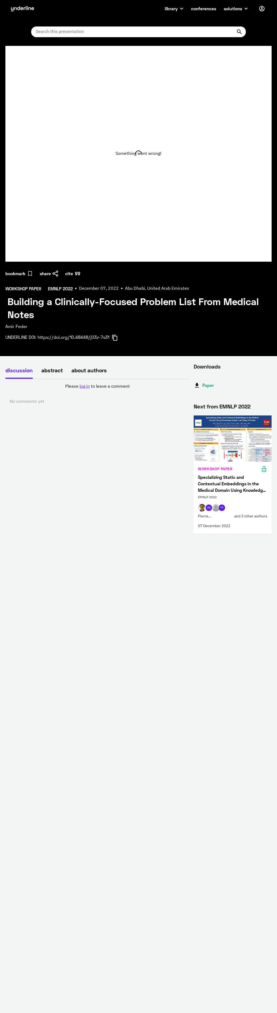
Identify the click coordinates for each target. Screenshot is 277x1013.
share (45, 273)
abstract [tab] (52, 370)
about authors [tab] (89, 370)
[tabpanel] (97, 394)
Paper (208, 385)
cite (69, 273)
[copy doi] (117, 338)
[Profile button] (262, 8)
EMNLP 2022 (234, 406)
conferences (203, 8)
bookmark (15, 273)
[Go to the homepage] (22, 8)
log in (85, 386)
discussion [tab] (19, 370)
